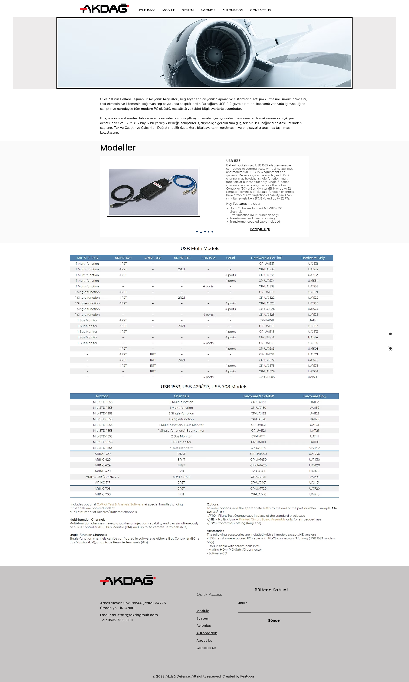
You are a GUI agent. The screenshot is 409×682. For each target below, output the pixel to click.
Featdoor (247, 676)
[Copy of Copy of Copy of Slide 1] (208, 232)
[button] (169, 10)
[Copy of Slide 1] (200, 232)
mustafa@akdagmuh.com (135, 614)
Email (241, 603)
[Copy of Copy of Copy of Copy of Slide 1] (212, 232)
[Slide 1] (197, 232)
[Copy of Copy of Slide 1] (204, 232)
